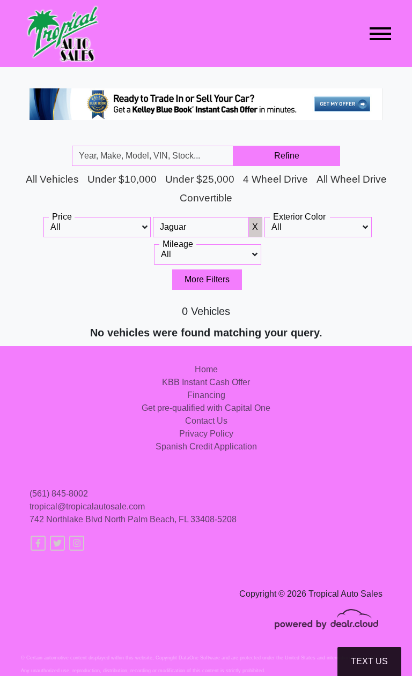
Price (62, 216)
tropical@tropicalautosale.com (87, 506)
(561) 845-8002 (59, 493)
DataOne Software (199, 657)
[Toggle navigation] (380, 33)
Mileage (178, 244)
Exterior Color (299, 216)
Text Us (369, 661)
